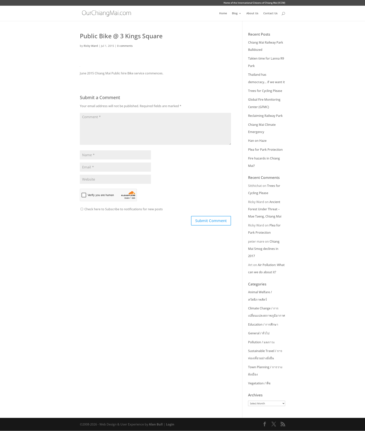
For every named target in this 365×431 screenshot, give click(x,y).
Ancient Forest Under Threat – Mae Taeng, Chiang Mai (264, 209)
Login (170, 424)
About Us (252, 13)
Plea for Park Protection (265, 149)
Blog (235, 13)
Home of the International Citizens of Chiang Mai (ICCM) (254, 3)
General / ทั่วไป (258, 333)
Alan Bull (156, 424)
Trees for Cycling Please (265, 91)
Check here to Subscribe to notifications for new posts (123, 209)
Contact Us (270, 13)
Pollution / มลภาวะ (261, 342)
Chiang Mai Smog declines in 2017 (263, 248)
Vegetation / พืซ (259, 383)
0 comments (125, 46)
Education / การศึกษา (263, 324)
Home (223, 13)
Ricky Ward (91, 46)
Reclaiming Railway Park (265, 116)
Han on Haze (257, 141)
